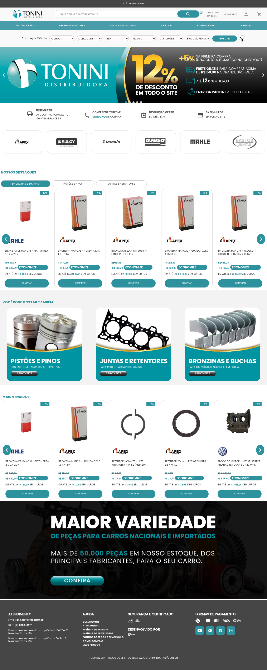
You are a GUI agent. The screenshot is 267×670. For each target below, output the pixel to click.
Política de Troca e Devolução (103, 637)
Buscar (224, 38)
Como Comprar (93, 641)
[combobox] (127, 14)
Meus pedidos (91, 644)
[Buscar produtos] (188, 14)
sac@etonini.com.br (30, 620)
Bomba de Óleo (207, 25)
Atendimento (91, 625)
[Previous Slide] (4, 75)
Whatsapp (230, 14)
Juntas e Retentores (123, 25)
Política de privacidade (98, 633)
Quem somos (91, 621)
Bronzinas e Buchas (72, 25)
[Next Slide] (263, 75)
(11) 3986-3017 (23, 625)
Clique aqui (100, 116)
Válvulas (167, 25)
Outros (246, 25)
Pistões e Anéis (25, 25)
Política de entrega (95, 629)
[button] (126, 102)
